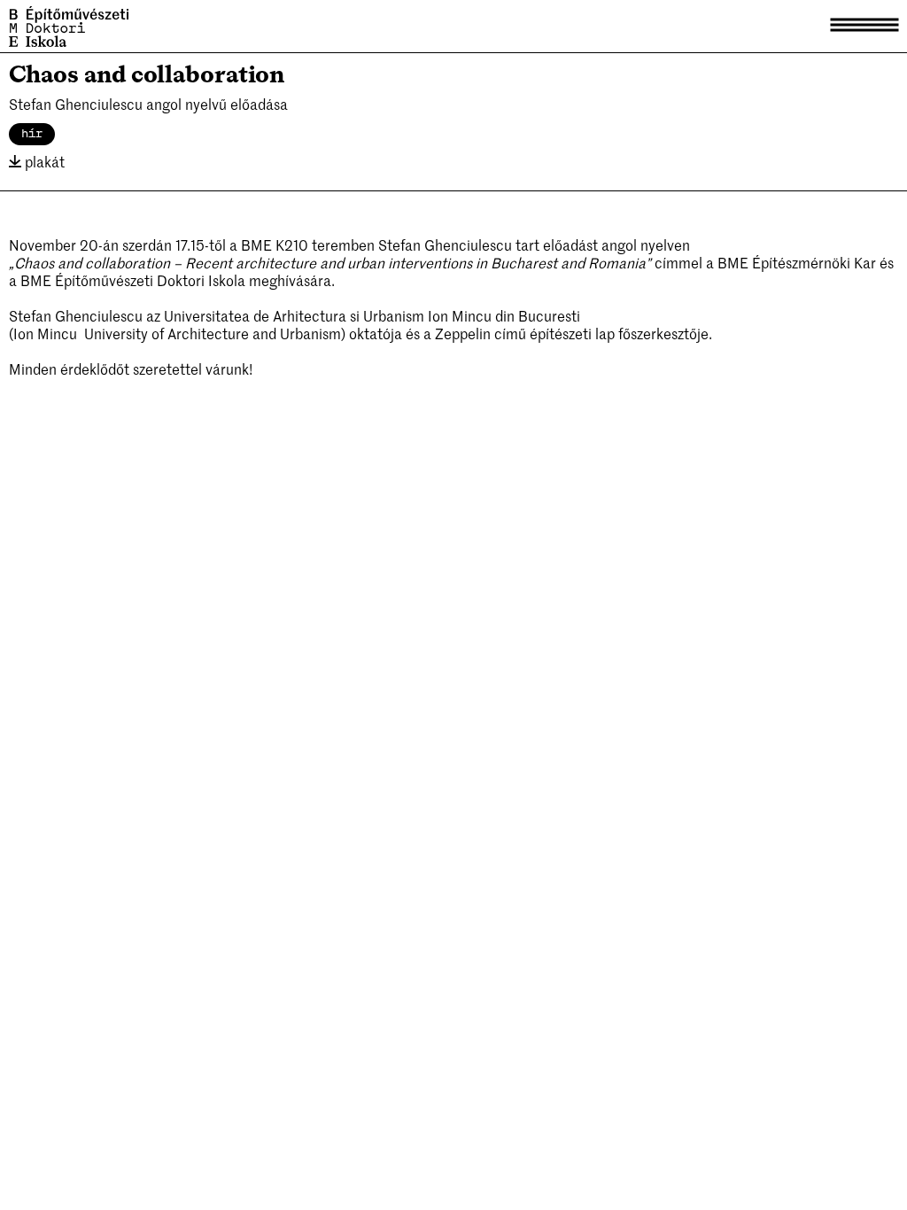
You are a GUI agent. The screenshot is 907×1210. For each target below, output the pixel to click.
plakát (43, 161)
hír (32, 134)
